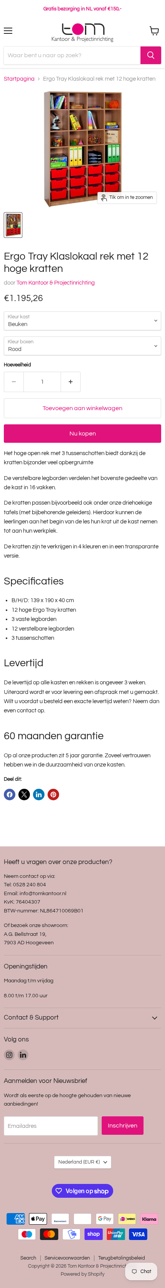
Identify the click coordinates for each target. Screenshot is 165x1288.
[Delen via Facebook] (9, 794)
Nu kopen (82, 433)
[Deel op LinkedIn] (39, 794)
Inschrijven (122, 1125)
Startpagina (19, 79)
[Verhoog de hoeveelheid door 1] (71, 382)
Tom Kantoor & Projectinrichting (55, 283)
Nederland (79, 1162)
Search (28, 1258)
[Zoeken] (150, 55)
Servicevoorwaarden (67, 1258)
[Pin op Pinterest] (53, 794)
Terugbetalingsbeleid (121, 1258)
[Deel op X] (24, 794)
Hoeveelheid (17, 365)
